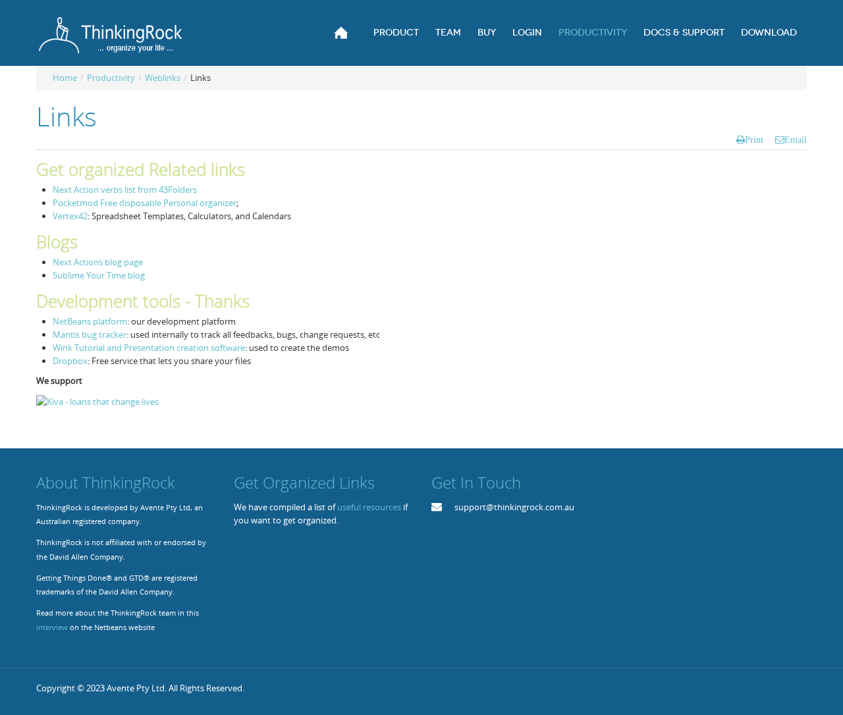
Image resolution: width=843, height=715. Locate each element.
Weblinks (162, 78)
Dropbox (70, 361)
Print (754, 139)
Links (66, 116)
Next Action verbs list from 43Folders (125, 190)
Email (795, 139)
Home (65, 78)
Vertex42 (70, 216)
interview (52, 627)
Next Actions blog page (98, 262)
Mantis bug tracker (89, 334)
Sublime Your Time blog (99, 275)
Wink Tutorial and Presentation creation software (149, 348)
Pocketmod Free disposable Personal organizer (144, 203)
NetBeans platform (90, 321)
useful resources (369, 507)
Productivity (111, 78)
